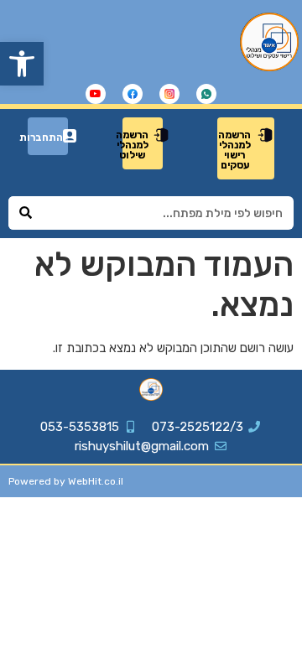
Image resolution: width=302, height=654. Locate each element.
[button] (22, 64)
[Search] (25, 213)
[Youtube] (96, 94)
